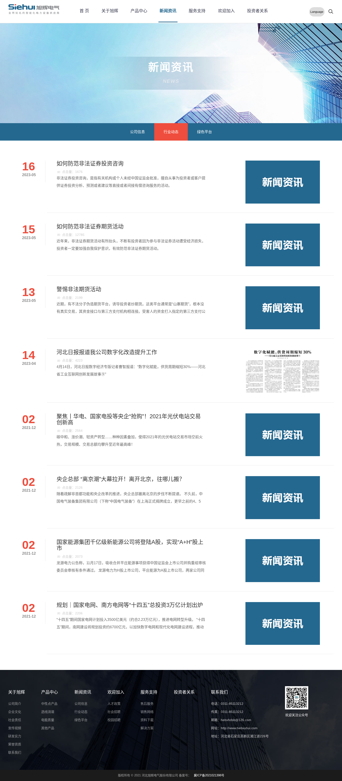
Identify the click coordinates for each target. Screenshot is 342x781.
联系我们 (14, 752)
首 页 (84, 11)
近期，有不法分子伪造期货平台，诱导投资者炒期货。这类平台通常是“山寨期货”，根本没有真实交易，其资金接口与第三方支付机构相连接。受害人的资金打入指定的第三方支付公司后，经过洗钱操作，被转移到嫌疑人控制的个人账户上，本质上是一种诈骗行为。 (131, 311)
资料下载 (147, 720)
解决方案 (147, 728)
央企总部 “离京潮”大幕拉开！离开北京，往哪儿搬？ (121, 479)
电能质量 (47, 720)
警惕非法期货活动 (79, 289)
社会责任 (14, 720)
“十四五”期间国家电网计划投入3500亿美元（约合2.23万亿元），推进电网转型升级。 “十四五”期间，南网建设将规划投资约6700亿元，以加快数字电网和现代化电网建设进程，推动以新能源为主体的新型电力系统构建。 (131, 627)
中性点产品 (49, 703)
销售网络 (147, 712)
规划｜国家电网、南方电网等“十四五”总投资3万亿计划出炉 (130, 605)
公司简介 (14, 703)
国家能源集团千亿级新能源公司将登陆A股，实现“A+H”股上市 (130, 545)
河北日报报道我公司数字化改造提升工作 (107, 352)
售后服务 (147, 703)
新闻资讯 (168, 11)
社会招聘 (114, 712)
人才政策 (114, 703)
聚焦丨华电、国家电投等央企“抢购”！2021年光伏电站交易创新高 (129, 419)
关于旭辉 (109, 11)
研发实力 (14, 736)
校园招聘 (114, 720)
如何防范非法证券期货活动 (90, 226)
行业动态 (171, 132)
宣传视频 (14, 728)
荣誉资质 (14, 744)
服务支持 (197, 11)
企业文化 (14, 712)
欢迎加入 (226, 11)
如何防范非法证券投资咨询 (90, 163)
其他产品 (47, 728)
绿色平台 (204, 132)
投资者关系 (257, 11)
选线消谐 (47, 712)
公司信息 (137, 132)
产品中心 (139, 11)
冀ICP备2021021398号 (209, 775)
